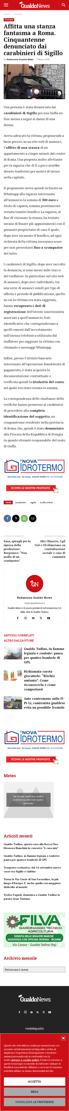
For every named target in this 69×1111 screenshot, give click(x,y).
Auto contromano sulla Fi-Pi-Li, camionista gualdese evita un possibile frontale (44, 703)
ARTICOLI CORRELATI (19, 635)
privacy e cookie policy (25, 1060)
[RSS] (37, 1011)
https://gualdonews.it (34, 603)
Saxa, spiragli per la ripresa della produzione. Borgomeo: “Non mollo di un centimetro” (17, 550)
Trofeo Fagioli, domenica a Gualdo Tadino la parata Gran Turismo (32, 896)
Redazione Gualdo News (20, 59)
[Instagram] (27, 618)
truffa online (46, 502)
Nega (34, 1092)
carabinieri (20, 502)
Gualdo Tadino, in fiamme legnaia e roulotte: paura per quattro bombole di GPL (44, 655)
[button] (63, 1038)
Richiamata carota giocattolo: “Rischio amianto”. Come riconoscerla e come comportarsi (40, 680)
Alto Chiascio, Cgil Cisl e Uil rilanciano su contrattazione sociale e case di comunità (50, 549)
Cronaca (17, 13)
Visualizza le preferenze (34, 1102)
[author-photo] (34, 592)
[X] (16, 518)
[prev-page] (6, 717)
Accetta (34, 1081)
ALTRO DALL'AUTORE (19, 640)
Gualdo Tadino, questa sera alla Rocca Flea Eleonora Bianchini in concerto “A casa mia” (31, 846)
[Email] (32, 518)
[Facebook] (7, 518)
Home (7, 13)
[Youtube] (50, 618)
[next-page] (12, 717)
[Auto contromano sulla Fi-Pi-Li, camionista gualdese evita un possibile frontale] (13, 702)
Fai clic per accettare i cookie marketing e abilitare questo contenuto (28, 800)
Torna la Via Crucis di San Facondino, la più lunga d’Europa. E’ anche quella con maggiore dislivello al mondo (32, 883)
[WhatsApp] (24, 518)
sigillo (33, 502)
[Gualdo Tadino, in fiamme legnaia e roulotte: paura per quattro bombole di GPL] (13, 653)
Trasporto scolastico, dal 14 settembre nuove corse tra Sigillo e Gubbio (32, 869)
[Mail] (34, 618)
